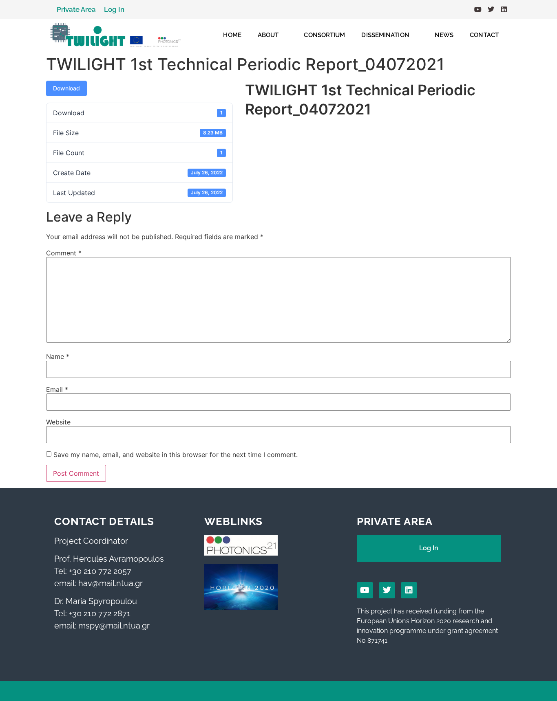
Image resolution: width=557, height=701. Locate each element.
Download (66, 88)
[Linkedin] (504, 9)
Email (57, 389)
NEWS (444, 35)
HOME (232, 35)
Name (57, 356)
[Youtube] (477, 9)
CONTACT (484, 35)
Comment (64, 253)
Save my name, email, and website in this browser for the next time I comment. (175, 454)
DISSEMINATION (385, 35)
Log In (114, 9)
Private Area (76, 9)
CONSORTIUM (324, 35)
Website (58, 422)
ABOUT (268, 35)
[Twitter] (490, 9)
